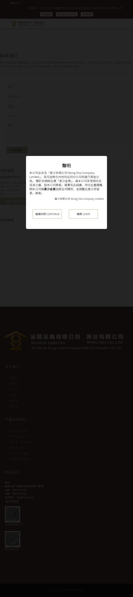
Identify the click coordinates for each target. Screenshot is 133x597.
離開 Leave (83, 214)
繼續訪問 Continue (47, 214)
